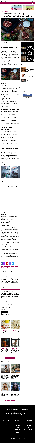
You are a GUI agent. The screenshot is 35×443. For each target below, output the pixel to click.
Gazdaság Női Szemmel (16, 5)
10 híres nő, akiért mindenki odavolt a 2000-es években (15, 394)
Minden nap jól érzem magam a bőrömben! (28, 5)
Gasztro (6, 11)
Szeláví (17, 423)
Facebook (27, 94)
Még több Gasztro (10, 357)
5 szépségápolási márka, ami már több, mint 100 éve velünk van (9, 297)
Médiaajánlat (29, 425)
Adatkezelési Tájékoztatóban (14, 313)
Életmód (2, 374)
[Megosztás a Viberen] (10, 263)
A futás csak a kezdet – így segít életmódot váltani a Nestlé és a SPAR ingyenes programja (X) (30, 59)
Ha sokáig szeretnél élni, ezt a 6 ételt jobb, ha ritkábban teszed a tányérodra (9, 279)
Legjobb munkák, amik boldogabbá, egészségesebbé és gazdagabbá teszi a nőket (5, 377)
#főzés (12, 266)
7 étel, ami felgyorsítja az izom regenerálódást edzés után (15, 351)
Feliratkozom (4, 311)
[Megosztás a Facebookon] (2, 263)
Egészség (2, 11)
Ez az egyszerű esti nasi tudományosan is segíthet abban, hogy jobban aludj (15, 333)
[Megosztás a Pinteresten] (7, 263)
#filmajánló (23, 3)
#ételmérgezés (7, 266)
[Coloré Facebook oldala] (30, 1)
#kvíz (8, 3)
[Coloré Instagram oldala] (32, 1)
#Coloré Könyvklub (31, 3)
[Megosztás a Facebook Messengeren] (4, 263)
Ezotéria (17, 374)
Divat (17, 427)
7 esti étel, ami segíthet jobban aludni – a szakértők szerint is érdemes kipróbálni (10, 282)
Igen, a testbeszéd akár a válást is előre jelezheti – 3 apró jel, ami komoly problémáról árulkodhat (30, 70)
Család (17, 431)
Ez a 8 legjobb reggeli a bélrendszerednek (4, 332)
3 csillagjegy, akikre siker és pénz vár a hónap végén (15, 376)
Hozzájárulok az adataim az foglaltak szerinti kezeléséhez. (9, 314)
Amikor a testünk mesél (16, 9)
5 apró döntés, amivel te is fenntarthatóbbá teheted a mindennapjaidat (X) (30, 49)
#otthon (2, 267)
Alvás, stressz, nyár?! (16, 7)
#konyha (16, 266)
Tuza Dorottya (4, 42)
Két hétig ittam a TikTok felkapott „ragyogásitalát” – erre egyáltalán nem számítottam (5, 351)
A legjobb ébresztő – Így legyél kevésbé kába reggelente (5, 394)
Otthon (17, 432)
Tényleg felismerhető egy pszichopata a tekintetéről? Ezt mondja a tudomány (30, 75)
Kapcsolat (29, 431)
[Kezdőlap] (5, 1)
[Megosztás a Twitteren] (13, 263)
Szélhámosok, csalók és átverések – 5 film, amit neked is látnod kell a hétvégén (10, 294)
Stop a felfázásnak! (28, 7)
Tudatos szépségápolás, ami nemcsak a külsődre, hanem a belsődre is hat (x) (30, 53)
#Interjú (2, 3)
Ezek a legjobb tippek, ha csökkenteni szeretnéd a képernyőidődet (29, 80)
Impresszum (29, 423)
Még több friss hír (10, 400)
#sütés (6, 267)
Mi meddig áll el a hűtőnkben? (7, 291)
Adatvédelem (29, 427)
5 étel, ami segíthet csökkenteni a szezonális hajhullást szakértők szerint (9, 275)
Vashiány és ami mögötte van (28, 9)
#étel (2, 266)
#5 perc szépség (14, 3)
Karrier (6, 374)
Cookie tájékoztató (29, 429)
